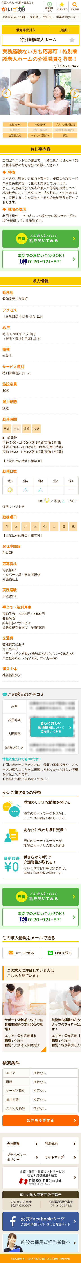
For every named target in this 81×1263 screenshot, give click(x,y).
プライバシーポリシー (16, 1157)
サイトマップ (54, 1157)
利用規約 (51, 1143)
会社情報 (13, 1143)
